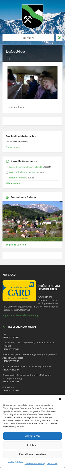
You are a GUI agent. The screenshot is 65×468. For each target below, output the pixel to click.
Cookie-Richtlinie (15, 461)
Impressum (52, 463)
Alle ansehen (13, 183)
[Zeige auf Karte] (59, 37)
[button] (60, 398)
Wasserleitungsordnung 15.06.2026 (26, 166)
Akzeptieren (32, 436)
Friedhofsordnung (18, 177)
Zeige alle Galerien (16, 244)
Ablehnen (32, 445)
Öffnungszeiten (13, 147)
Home (9, 58)
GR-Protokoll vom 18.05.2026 (23, 172)
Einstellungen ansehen (32, 454)
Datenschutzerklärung (35, 463)
